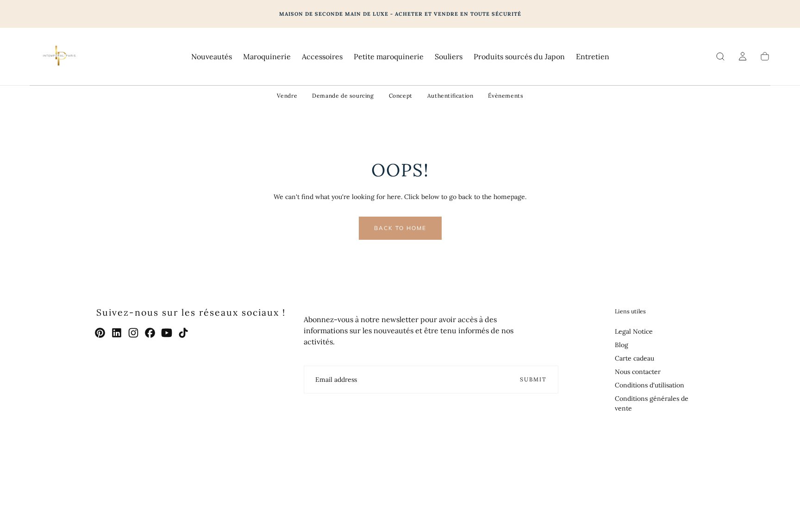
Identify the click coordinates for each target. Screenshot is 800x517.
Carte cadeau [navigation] (634, 358)
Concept (400, 95)
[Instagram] (133, 332)
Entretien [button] (592, 56)
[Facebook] (150, 332)
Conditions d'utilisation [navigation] (649, 385)
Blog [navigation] (621, 345)
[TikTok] (183, 332)
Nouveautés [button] (211, 56)
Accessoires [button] (322, 56)
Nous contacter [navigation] (638, 372)
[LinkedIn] (116, 332)
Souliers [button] (448, 56)
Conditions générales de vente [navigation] (651, 403)
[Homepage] (58, 56)
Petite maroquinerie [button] (389, 56)
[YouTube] (166, 332)
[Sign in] (742, 56)
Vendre (287, 95)
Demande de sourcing (343, 95)
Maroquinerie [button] (267, 56)
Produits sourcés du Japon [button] (519, 56)
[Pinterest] (100, 332)
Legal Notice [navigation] (634, 331)
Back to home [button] (400, 227)
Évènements (505, 95)
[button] (720, 56)
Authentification (450, 95)
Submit (533, 379)
